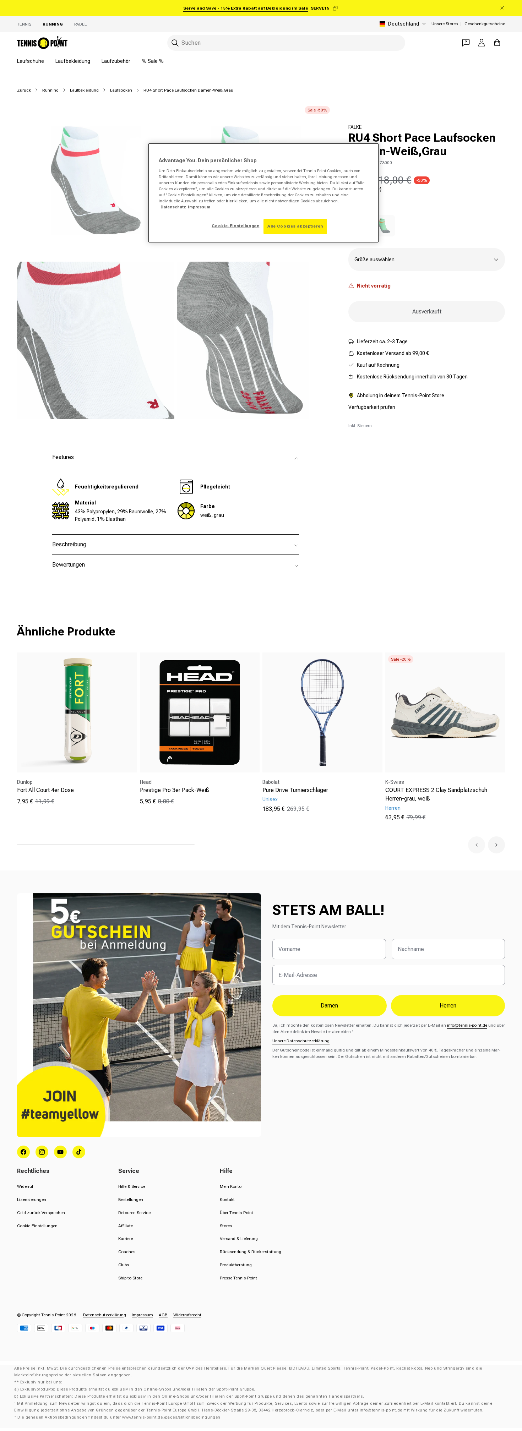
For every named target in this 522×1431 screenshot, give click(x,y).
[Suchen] (175, 43)
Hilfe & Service (131, 1186)
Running (53, 24)
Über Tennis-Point (236, 1212)
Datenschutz (173, 206)
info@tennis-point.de (467, 1025)
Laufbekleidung (72, 61)
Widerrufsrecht (187, 1314)
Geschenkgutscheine (484, 23)
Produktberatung (236, 1264)
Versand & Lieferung (239, 1238)
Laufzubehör (116, 61)
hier (229, 200)
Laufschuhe (30, 61)
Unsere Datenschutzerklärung (301, 1040)
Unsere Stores (444, 23)
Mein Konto (230, 1186)
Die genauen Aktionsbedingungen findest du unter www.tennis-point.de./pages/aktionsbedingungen (119, 1417)
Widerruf (25, 1186)
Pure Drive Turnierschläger (295, 790)
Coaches (126, 1251)
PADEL (80, 24)
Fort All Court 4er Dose (45, 790)
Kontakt (227, 1199)
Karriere (125, 1238)
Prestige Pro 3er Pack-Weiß (174, 790)
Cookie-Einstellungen (37, 1225)
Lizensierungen (31, 1199)
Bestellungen (130, 1199)
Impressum (142, 1314)
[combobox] (286, 43)
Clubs (123, 1264)
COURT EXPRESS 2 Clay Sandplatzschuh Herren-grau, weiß (436, 794)
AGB (163, 1314)
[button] (476, 844)
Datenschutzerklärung (104, 1314)
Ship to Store (130, 1278)
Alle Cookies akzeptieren (295, 226)
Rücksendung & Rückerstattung (250, 1251)
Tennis (24, 24)
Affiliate (125, 1225)
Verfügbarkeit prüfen (371, 407)
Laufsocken (121, 90)
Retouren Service (134, 1212)
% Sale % (153, 61)
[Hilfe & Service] (466, 42)
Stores (226, 1225)
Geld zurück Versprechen (41, 1212)
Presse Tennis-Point (238, 1278)
